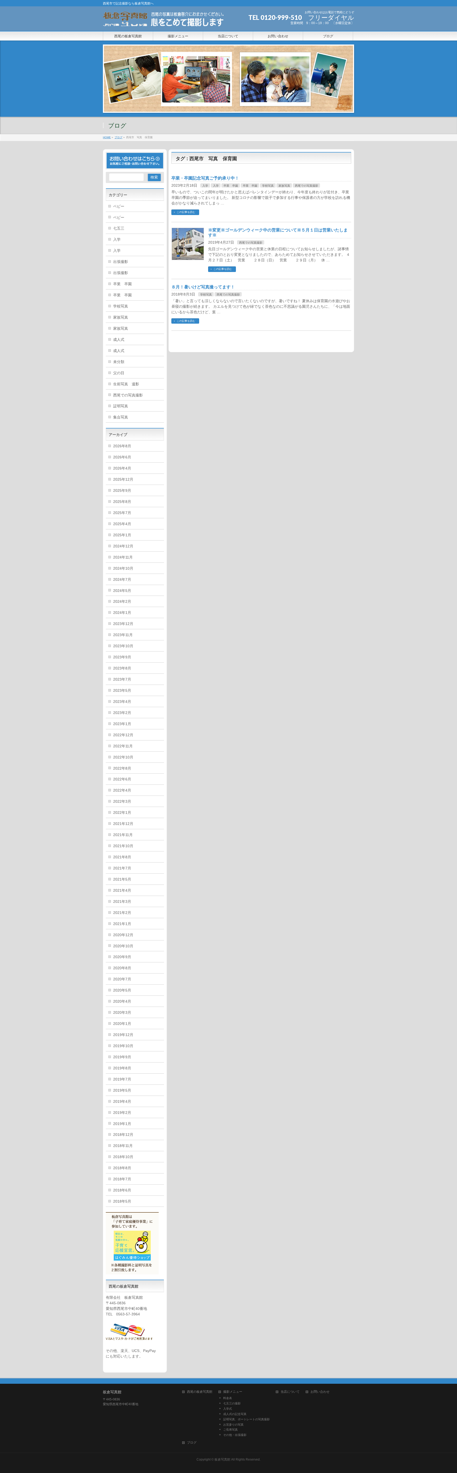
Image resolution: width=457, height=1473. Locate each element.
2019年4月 (122, 1101)
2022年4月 (122, 790)
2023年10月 (123, 646)
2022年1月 (122, 812)
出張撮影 (120, 262)
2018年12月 (123, 1134)
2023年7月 (122, 679)
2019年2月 (122, 1112)
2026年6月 (122, 457)
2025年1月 (122, 535)
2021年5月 (122, 879)
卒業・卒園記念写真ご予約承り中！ (205, 178)
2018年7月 (122, 1179)
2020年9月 (122, 957)
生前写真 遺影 (126, 384)
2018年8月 (122, 1168)
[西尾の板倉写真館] (164, 21)
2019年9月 (122, 1057)
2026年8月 (122, 446)
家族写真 (284, 185)
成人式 (118, 339)
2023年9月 (122, 657)
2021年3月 (122, 901)
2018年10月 (123, 1157)
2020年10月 (123, 946)
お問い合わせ (320, 1392)
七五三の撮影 (232, 1403)
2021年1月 (122, 924)
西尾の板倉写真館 (199, 1392)
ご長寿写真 (230, 1429)
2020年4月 (122, 1001)
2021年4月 (122, 890)
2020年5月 (122, 990)
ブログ (191, 1442)
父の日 (118, 373)
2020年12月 (123, 935)
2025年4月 (122, 524)
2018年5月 (122, 1201)
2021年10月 (123, 846)
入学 (205, 185)
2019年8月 (122, 1068)
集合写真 (120, 417)
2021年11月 (123, 835)
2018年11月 (123, 1146)
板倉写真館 (222, 1459)
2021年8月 (122, 857)
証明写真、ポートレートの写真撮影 (246, 1419)
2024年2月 (122, 601)
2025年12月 (123, 479)
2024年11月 (123, 557)
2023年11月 (123, 635)
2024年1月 (122, 612)
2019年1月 (122, 1124)
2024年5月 (122, 590)
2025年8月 (122, 501)
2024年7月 (122, 579)
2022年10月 (123, 757)
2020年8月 (122, 968)
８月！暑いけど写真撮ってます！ (203, 287)
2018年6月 (122, 1190)
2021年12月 (123, 824)
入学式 (227, 1408)
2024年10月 (123, 568)
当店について (290, 1392)
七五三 (118, 228)
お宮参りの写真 (233, 1424)
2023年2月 (122, 713)
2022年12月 (123, 735)
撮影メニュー (232, 1392)
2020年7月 (122, 979)
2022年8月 (122, 768)
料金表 (227, 1398)
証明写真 (120, 406)
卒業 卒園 (230, 185)
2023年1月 (122, 724)
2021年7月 (122, 868)
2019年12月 (123, 1035)
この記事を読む (186, 212)
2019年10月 (123, 1046)
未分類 (118, 362)
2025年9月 (122, 490)
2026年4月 (122, 468)
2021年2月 (122, 912)
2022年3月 (122, 801)
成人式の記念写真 (234, 1414)
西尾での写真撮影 (306, 185)
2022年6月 (122, 779)
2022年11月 (123, 746)
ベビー (118, 206)
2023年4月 (122, 701)
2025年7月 (122, 513)
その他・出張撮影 (234, 1434)
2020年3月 (122, 1012)
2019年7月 (122, 1079)
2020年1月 (122, 1023)
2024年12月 (123, 546)
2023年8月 (122, 668)
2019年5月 (122, 1090)
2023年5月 (122, 690)
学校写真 (268, 185)
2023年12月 (123, 624)
